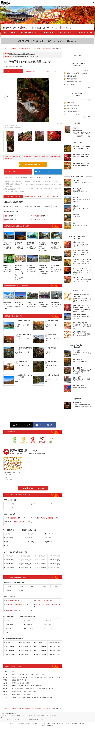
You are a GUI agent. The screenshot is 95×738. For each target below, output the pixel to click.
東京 (30, 28)
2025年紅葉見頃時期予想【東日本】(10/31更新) (24, 56)
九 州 (5, 697)
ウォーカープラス (5, 715)
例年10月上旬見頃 (25, 646)
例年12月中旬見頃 (40, 568)
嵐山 (23, 689)
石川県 (14, 683)
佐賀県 (23, 697)
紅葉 (47, 715)
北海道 (15, 28)
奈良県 (39, 689)
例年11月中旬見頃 (40, 564)
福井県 (27, 683)
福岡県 (14, 697)
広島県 (14, 691)
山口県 (24, 691)
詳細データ (32, 71)
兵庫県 (27, 689)
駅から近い (9, 542)
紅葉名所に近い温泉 (85, 33)
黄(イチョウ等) (29, 542)
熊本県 (34, 697)
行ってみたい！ (19, 171)
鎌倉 (52, 504)
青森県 (22, 674)
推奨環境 (28, 723)
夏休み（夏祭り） (40, 715)
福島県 (43, 674)
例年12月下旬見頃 (55, 568)
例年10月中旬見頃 (40, 646)
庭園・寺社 (9, 206)
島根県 (34, 691)
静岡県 (37, 686)
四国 (66, 28)
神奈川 (34, 28)
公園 (56, 206)
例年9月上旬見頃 (25, 642)
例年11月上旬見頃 (25, 564)
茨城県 (21, 590)
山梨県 (14, 680)
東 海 (5, 686)
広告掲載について (60, 723)
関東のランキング (13, 600)
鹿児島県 (50, 697)
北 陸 (5, 683)
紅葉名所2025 (7, 28)
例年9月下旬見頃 (55, 642)
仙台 (17, 674)
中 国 (5, 691)
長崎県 (28, 697)
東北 (19, 28)
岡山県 (19, 691)
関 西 (5, 689)
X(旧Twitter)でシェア (23, 425)
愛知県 (14, 686)
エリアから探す (11, 33)
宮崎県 (44, 697)
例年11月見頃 (10, 564)
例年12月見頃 (10, 568)
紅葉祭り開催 (10, 538)
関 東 (5, 677)
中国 (62, 28)
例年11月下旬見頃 (55, 564)
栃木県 (9, 590)
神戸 (31, 689)
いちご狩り (13, 715)
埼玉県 (45, 586)
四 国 (5, 694)
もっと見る (87, 87)
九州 (71, 28)
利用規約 (12, 723)
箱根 (13, 504)
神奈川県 (8, 66)
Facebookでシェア (46, 425)
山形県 (38, 674)
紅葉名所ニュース (49, 33)
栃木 (27, 28)
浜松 (41, 686)
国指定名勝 (28, 538)
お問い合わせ (34, 723)
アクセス (52, 71)
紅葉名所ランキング (30, 33)
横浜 (13, 508)
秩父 (41, 677)
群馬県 (56, 586)
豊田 (22, 686)
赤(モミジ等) (48, 542)
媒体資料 (53, 723)
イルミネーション (53, 715)
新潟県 (24, 680)
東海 (48, 28)
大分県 (39, 697)
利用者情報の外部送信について (77, 723)
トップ (13, 71)
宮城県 (14, 674)
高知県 (29, 694)
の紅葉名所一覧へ (10, 216)
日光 (55, 677)
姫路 (34, 689)
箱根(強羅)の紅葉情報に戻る (33, 164)
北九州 (18, 697)
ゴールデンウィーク (26, 715)
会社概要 (67, 723)
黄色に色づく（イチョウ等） (24, 206)
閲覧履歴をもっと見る (84, 136)
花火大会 (33, 715)
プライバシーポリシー (20, 723)
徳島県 (24, 694)
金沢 (17, 683)
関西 (52, 28)
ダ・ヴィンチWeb (13, 720)
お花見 (18, 715)
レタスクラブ (5, 720)
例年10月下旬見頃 (55, 560)
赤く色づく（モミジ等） (44, 206)
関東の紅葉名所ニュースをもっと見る (33, 488)
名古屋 (18, 686)
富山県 (22, 683)
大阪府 (14, 689)
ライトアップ (49, 534)
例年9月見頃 (9, 642)
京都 (56, 28)
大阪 (59, 28)
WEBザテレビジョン (22, 720)
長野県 (19, 680)
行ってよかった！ (50, 171)
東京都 (9, 586)
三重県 (32, 686)
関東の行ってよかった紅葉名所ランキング (22, 54)
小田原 (33, 504)
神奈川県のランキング (14, 518)
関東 (23, 28)
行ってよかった (67, 33)
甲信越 (39, 28)
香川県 (14, 694)
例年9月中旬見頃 (40, 642)
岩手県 (27, 674)
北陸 (43, 28)
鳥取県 (29, 691)
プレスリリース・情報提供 (44, 723)
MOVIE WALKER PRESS (33, 720)
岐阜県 (27, 686)
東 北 (5, 674)
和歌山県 (45, 689)
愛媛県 (19, 694)
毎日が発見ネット (43, 720)
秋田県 (33, 674)
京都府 (19, 689)
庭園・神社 (48, 538)
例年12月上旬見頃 (25, 568)
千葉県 (33, 586)
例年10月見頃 (10, 560)
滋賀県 (51, 689)
